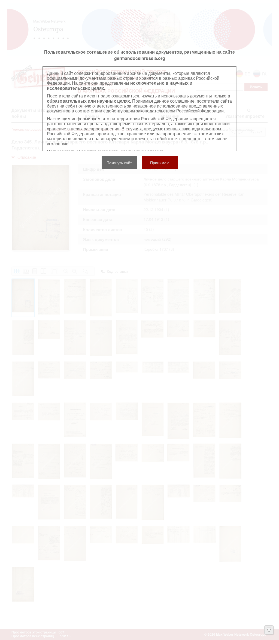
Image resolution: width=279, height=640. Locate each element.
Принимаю (159, 162)
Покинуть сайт (119, 162)
